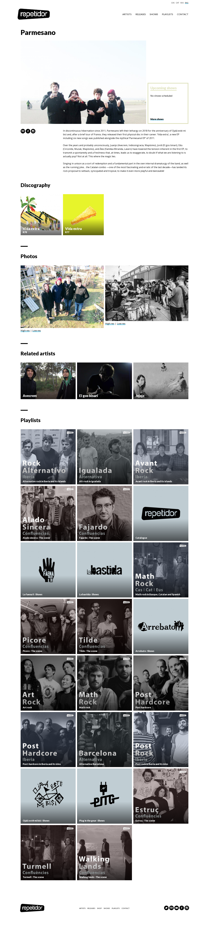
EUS (182, 3)
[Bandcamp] (166, 908)
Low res (36, 330)
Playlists (167, 14)
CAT (177, 3)
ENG (186, 3)
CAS (172, 3)
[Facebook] (28, 131)
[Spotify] (23, 131)
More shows (157, 119)
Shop (99, 908)
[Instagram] (33, 131)
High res (25, 330)
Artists (127, 14)
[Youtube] (176, 908)
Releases (140, 14)
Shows (154, 14)
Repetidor (33, 14)
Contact (182, 14)
